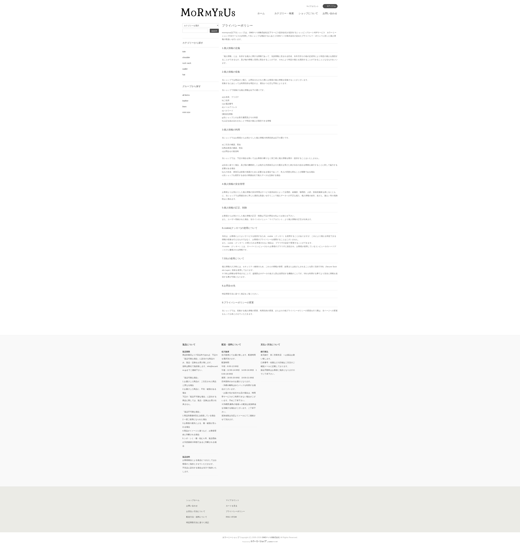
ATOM (234, 517)
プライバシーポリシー (235, 511)
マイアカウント (312, 6)
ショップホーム (192, 500)
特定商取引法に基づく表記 (197, 522)
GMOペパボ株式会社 (258, 32)
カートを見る (231, 506)
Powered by (246, 541)
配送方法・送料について (196, 517)
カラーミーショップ (230, 537)
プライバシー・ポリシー (312, 36)
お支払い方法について (195, 511)
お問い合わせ (330, 13)
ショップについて (308, 13)
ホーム (261, 13)
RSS (228, 517)
